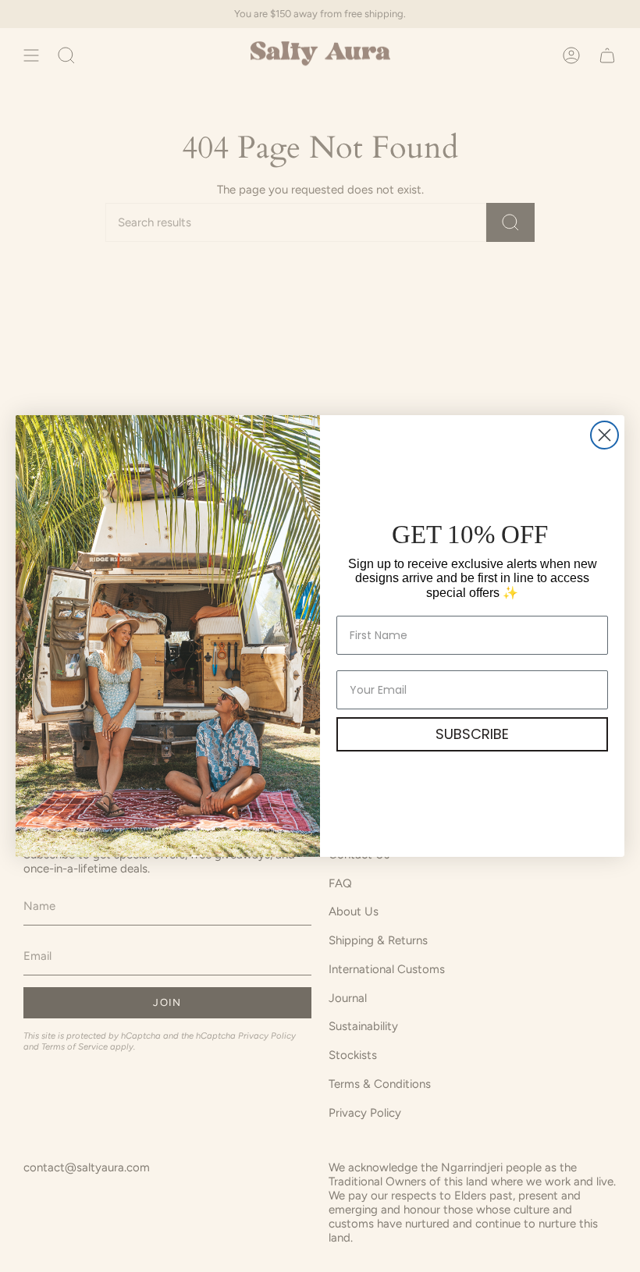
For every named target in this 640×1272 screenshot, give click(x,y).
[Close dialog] (604, 435)
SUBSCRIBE (472, 734)
